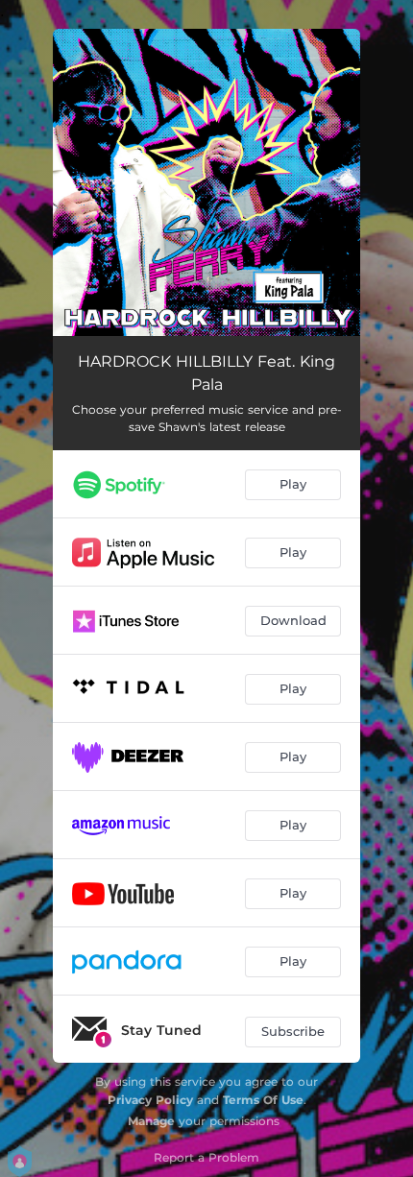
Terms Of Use (263, 1100)
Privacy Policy (150, 1100)
